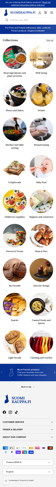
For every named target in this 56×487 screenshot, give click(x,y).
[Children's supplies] (15, 201)
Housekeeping (41, 144)
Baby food (41, 182)
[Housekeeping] (41, 129)
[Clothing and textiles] (41, 342)
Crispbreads (14, 182)
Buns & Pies (41, 251)
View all (49, 40)
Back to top (26, 387)
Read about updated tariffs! (38, 4)
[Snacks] (15, 304)
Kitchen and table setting (15, 146)
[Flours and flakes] (15, 95)
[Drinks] (41, 95)
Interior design (41, 285)
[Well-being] (41, 57)
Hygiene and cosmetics (41, 216)
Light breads (14, 357)
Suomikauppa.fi (13, 480)
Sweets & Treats (14, 251)
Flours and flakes (15, 110)
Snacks (14, 320)
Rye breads (15, 285)
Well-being (41, 73)
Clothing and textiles (41, 357)
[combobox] (28, 20)
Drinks (41, 110)
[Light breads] (15, 342)
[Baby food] (41, 166)
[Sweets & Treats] (15, 235)
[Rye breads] (15, 270)
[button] (46, 13)
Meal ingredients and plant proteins (15, 74)
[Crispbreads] (15, 166)
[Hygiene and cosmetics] (41, 201)
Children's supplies (15, 216)
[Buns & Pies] (41, 235)
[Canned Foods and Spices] (41, 304)
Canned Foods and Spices (41, 321)
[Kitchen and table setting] (15, 129)
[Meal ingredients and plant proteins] (15, 57)
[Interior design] (41, 270)
